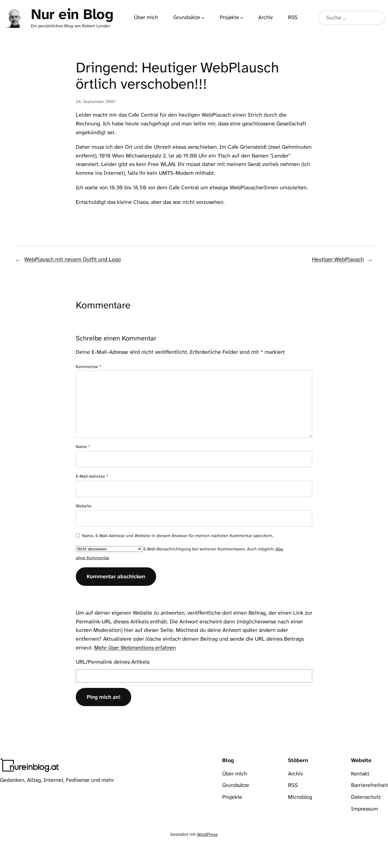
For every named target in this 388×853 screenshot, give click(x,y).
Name (83, 446)
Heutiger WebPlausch (338, 259)
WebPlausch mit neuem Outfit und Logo (72, 259)
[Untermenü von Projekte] (241, 17)
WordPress (207, 834)
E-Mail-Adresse (92, 476)
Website (84, 506)
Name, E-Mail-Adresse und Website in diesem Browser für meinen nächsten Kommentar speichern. (177, 535)
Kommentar (89, 366)
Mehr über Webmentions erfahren (135, 647)
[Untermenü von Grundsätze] (203, 17)
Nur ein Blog (72, 14)
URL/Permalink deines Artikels (112, 661)
